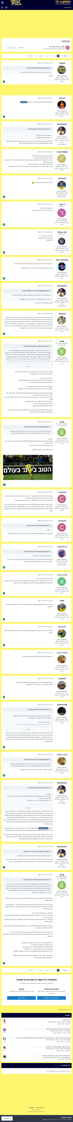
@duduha (23, 102)
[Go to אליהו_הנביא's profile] (61, 581)
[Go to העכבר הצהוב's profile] (61, 659)
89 (26, 1029)
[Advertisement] (49, 24)
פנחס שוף (62, 627)
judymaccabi (42, 346)
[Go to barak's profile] (61, 351)
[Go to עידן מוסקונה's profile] (61, 553)
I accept (6, 1118)
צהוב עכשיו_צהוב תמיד (56, 46)
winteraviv (62, 178)
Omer (68, 1022)
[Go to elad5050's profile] (61, 685)
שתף (20, 47)
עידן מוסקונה (62, 547)
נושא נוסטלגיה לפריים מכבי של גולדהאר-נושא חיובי (55, 1056)
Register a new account (51, 998)
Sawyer (68, 1040)
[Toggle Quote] (50, 68)
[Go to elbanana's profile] (61, 320)
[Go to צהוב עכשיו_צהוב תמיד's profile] (67, 48)
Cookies (31, 1107)
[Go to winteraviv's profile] (61, 185)
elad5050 (62, 679)
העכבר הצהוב (62, 653)
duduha (62, 63)
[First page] (69, 56)
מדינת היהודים (47, 49)
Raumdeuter (62, 124)
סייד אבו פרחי (66, 1020)
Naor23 (43, 68)
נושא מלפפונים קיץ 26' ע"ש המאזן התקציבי (57, 1029)
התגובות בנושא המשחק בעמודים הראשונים (57, 1047)
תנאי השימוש (46, 1119)
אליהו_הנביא (62, 575)
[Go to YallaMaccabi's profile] (4, 1021)
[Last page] (36, 56)
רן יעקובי (62, 204)
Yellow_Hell (62, 232)
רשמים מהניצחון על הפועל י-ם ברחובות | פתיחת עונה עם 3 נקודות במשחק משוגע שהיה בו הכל (43, 1038)
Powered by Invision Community (36, 1111)
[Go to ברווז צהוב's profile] (4, 1038)
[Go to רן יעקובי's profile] (61, 213)
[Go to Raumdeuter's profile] (61, 131)
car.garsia (62, 492)
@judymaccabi (43, 828)
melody (68, 1048)
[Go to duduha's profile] (61, 69)
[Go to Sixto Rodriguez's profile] (61, 266)
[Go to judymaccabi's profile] (61, 711)
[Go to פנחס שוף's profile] (61, 633)
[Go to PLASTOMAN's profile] (61, 158)
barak (44, 129)
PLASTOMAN (62, 152)
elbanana (62, 314)
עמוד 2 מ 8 (30, 56)
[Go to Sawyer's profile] (4, 1047)
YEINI (62, 601)
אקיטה (67, 1031)
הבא (40, 56)
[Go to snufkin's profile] (4, 1029)
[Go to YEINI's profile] (61, 607)
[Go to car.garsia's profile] (61, 499)
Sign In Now (21, 998)
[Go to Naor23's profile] (61, 105)
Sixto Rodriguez (62, 260)
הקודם (65, 56)
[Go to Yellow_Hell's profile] (61, 240)
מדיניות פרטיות (40, 1107)
